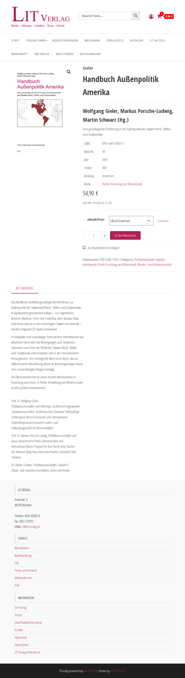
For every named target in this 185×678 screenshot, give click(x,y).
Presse (18, 615)
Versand (97, 203)
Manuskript (19, 54)
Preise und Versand (26, 570)
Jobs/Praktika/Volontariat (28, 622)
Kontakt (19, 630)
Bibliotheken (64, 54)
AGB (17, 585)
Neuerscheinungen (65, 40)
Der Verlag (42, 54)
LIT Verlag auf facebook (27, 652)
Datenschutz (21, 644)
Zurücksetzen (163, 221)
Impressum (21, 637)
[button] (69, 72)
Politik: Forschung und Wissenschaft (122, 184)
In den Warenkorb (125, 235)
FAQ (17, 563)
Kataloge (136, 40)
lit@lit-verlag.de (31, 526)
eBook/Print (95, 219)
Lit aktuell (158, 40)
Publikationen (36, 40)
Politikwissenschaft (144, 259)
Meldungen (92, 40)
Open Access (115, 40)
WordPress (90, 671)
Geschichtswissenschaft (159, 264)
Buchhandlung (90, 54)
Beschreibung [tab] (25, 288)
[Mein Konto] (151, 16)
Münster (141, 264)
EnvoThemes (118, 671)
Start (15, 40)
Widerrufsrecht (23, 577)
